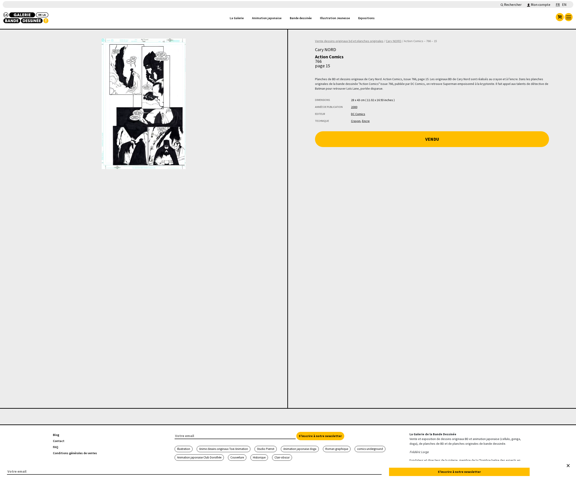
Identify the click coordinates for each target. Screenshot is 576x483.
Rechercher (512, 4)
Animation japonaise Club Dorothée (199, 457)
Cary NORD (393, 41)
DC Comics (358, 114)
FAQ (55, 447)
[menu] (569, 17)
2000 (354, 107)
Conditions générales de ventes (75, 453)
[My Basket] (560, 17)
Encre (366, 121)
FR (558, 4)
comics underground (370, 449)
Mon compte (540, 4)
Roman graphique (336, 449)
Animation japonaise (266, 18)
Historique (259, 457)
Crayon (355, 121)
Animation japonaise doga (299, 449)
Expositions (366, 18)
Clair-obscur (282, 457)
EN (564, 4)
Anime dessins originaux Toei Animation (223, 449)
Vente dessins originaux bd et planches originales (349, 41)
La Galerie (237, 18)
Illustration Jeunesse (335, 18)
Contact (58, 441)
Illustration (183, 449)
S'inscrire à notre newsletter (320, 436)
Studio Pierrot (265, 449)
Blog (56, 435)
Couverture (237, 457)
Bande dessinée (301, 18)
